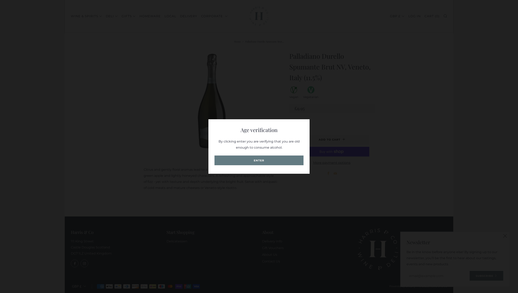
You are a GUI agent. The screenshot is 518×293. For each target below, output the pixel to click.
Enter (259, 160)
